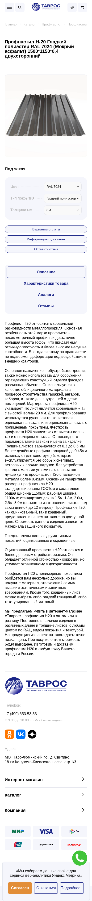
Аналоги (46, 295)
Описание (46, 272)
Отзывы (46, 306)
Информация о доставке (46, 239)
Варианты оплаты (46, 229)
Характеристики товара (46, 283)
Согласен (20, 888)
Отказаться (46, 888)
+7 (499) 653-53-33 (21, 714)
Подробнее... (72, 888)
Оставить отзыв (46, 249)
